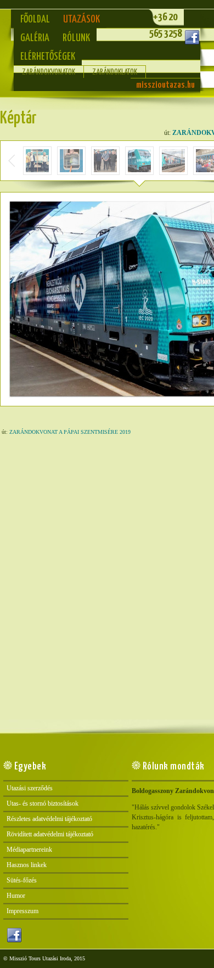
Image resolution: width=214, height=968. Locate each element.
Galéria (34, 38)
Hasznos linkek (27, 865)
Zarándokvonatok (48, 72)
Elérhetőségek (47, 57)
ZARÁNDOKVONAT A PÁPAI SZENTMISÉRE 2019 (70, 432)
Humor (16, 895)
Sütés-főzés (22, 880)
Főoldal (35, 19)
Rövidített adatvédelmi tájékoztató (50, 834)
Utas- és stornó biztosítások (42, 803)
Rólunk (76, 38)
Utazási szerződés (30, 788)
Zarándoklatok (114, 72)
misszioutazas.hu (165, 85)
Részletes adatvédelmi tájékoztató (49, 819)
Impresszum (22, 911)
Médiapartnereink (29, 849)
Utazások (81, 19)
